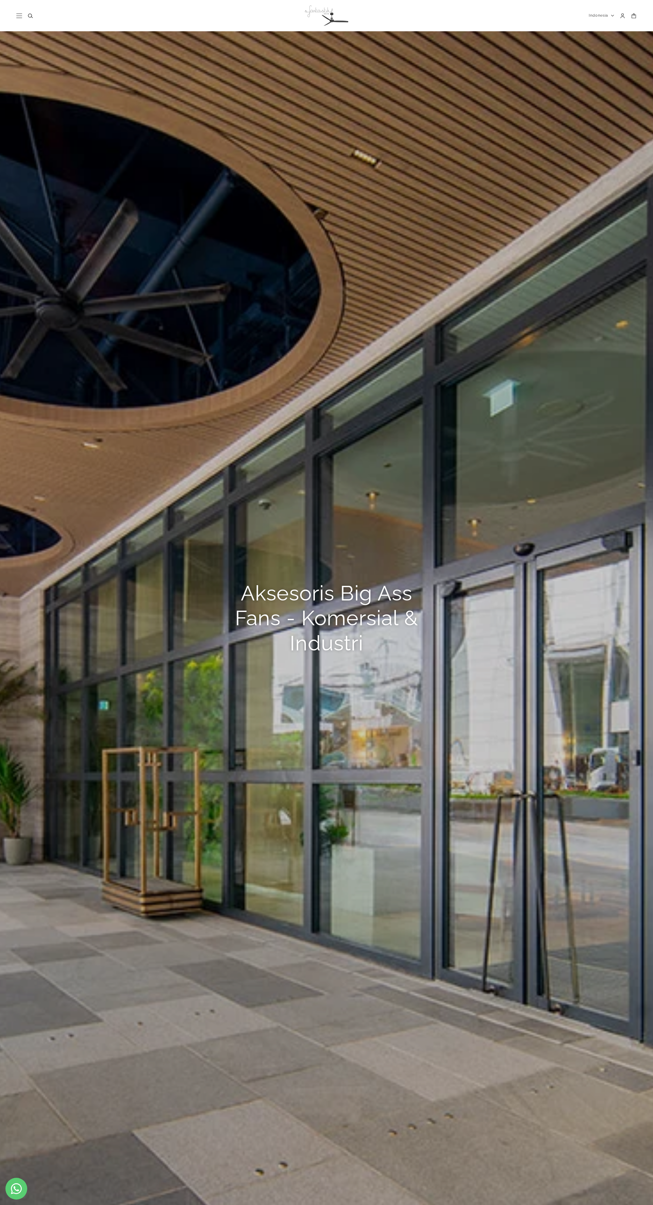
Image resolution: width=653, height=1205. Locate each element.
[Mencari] (30, 16)
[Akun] (622, 16)
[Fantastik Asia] (326, 15)
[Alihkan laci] (19, 16)
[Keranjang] (634, 16)
